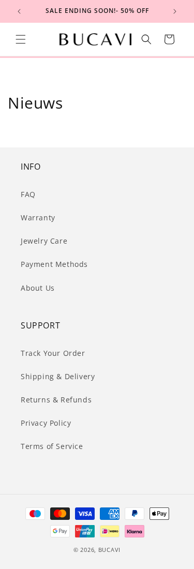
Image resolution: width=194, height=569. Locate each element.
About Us (38, 288)
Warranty (38, 217)
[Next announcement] (174, 11)
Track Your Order (53, 353)
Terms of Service (52, 446)
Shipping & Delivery (58, 376)
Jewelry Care (44, 241)
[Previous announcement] (19, 11)
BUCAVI (109, 549)
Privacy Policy (46, 423)
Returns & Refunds (56, 400)
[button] (20, 39)
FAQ (28, 194)
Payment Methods (54, 264)
